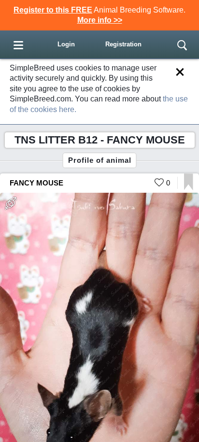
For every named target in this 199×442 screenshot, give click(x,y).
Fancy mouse (36, 183)
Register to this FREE (53, 10)
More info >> (99, 20)
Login (66, 44)
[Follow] (188, 188)
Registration (123, 44)
